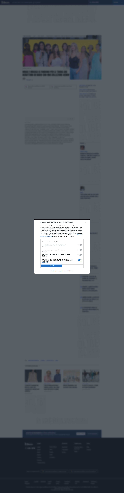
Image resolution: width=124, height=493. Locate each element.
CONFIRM (51, 265)
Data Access (62, 270)
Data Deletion (54, 270)
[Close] (86, 222)
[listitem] (62, 242)
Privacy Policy (70, 270)
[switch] (80, 245)
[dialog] (62, 246)
